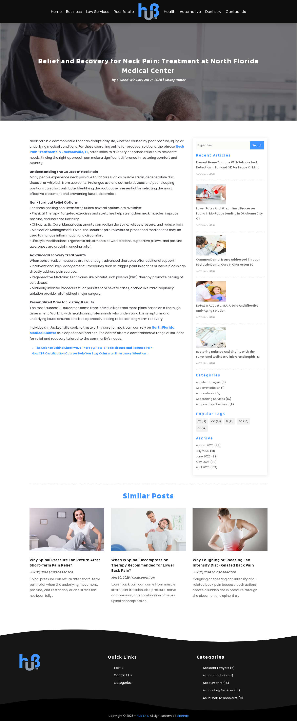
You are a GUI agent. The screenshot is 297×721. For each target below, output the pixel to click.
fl (230, 421)
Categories (123, 682)
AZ (202, 421)
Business (74, 11)
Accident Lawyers (208, 382)
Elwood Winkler (129, 80)
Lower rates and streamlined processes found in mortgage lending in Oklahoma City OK (229, 213)
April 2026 (203, 467)
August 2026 (205, 445)
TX (202, 428)
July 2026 (202, 451)
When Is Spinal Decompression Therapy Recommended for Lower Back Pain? (142, 565)
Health (169, 11)
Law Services (97, 11)
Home (56, 11)
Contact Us (236, 11)
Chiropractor (175, 80)
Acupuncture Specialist (212, 404)
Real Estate (124, 11)
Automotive (190, 11)
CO (216, 421)
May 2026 (203, 462)
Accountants (205, 393)
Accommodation (208, 388)
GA (243, 421)
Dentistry (213, 11)
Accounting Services (210, 399)
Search (257, 145)
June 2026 (203, 456)
